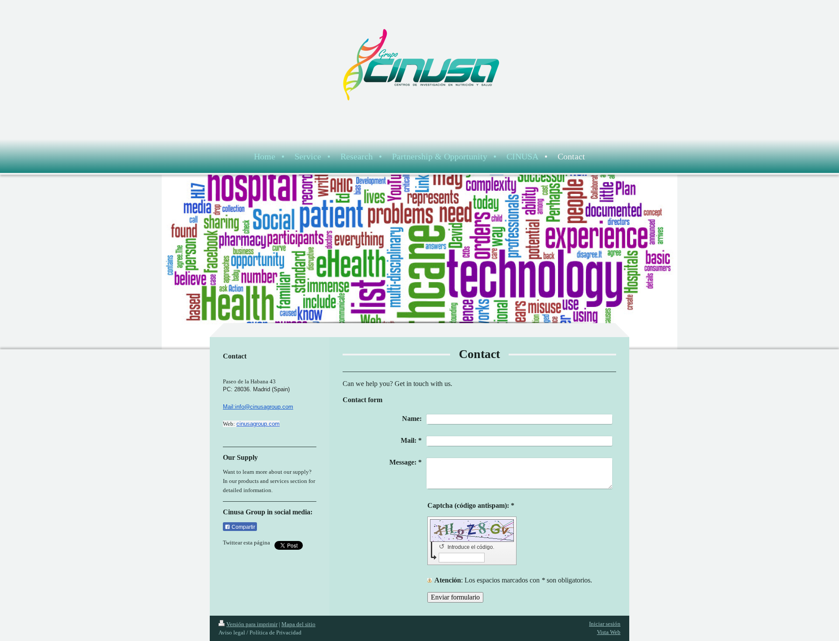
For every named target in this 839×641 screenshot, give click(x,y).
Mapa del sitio (298, 624)
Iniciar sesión (605, 623)
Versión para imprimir (251, 624)
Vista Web (609, 632)
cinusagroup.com (258, 423)
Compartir (242, 527)
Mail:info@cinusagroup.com (258, 406)
